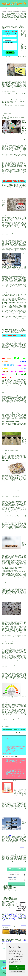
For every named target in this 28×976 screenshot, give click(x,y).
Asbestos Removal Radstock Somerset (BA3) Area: (14, 13)
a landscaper (19, 913)
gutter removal (12, 918)
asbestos (24, 18)
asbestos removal (22, 173)
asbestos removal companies (8, 656)
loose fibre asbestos (12, 223)
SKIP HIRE (16, 924)
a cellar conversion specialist (9, 919)
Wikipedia (22, 847)
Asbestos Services (5, 962)
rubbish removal (10, 911)
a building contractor (20, 915)
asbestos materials (9, 169)
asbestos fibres (20, 104)
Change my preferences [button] (16, 971)
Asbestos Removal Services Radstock (10, 866)
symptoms (24, 115)
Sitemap (2, 961)
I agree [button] (16, 966)
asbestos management (21, 307)
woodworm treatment (6, 920)
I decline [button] (17, 968)
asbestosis (8, 100)
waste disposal (12, 300)
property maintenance (13, 916)
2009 (12, 753)
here (10, 835)
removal (7, 151)
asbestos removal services (11, 859)
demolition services (11, 914)
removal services (21, 917)
